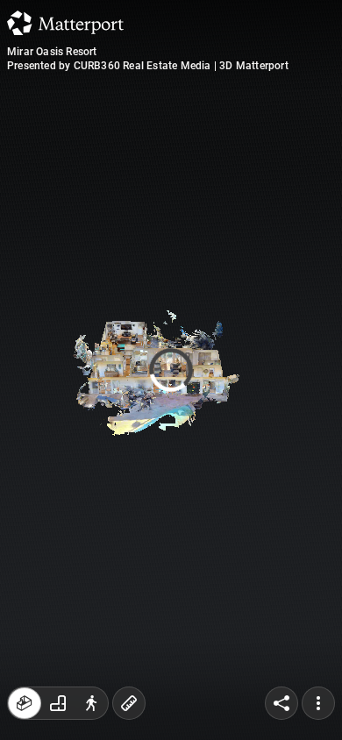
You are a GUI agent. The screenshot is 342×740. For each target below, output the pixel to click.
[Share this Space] (281, 703)
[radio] (24, 703)
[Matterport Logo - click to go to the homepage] (65, 23)
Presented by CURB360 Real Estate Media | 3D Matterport (148, 66)
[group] (58, 703)
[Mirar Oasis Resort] (171, 370)
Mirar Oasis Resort (52, 52)
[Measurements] (129, 703)
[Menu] (318, 703)
